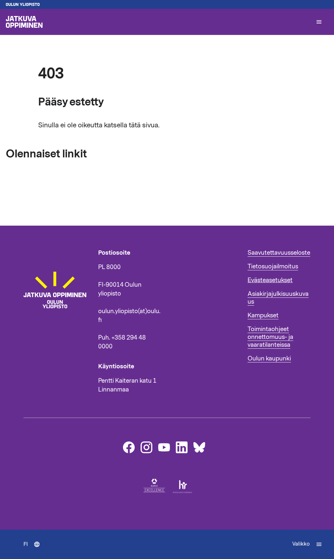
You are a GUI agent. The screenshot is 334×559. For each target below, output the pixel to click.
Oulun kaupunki (269, 358)
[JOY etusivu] (57, 329)
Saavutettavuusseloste (279, 252)
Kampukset (263, 315)
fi (34, 550)
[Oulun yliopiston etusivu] (167, 4)
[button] (319, 22)
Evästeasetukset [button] (270, 280)
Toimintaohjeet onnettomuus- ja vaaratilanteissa (270, 337)
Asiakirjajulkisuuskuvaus (278, 298)
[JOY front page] (158, 22)
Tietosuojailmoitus (273, 266)
